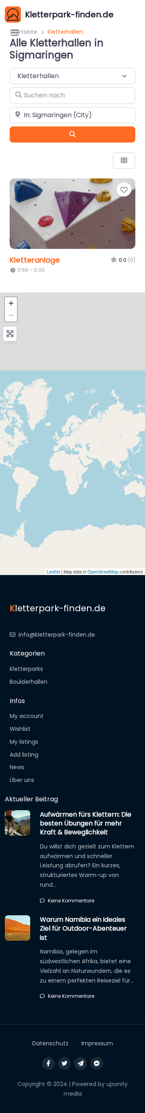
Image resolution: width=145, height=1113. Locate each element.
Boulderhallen (29, 682)
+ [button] (11, 303)
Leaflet (53, 571)
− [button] (11, 315)
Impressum (97, 1043)
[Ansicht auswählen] (124, 160)
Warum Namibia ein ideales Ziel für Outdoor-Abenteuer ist (83, 928)
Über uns (22, 780)
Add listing (24, 755)
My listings (24, 742)
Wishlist (20, 729)
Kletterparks (26, 669)
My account (27, 716)
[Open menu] (15, 32)
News (17, 767)
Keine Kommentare (71, 900)
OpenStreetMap (102, 571)
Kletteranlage (35, 260)
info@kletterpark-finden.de (57, 635)
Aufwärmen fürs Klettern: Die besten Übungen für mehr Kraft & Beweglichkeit (85, 823)
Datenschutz (50, 1043)
